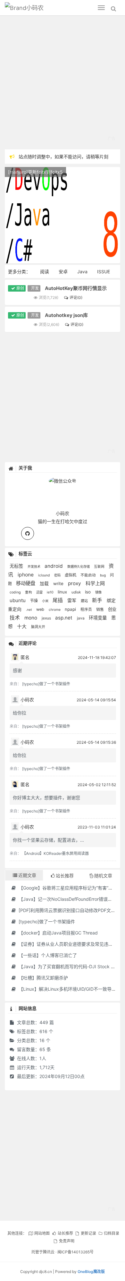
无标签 (17, 566)
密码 (58, 575)
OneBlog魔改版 (91, 1271)
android (54, 566)
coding (16, 592)
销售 (100, 609)
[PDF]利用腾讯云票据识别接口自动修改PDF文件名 (68, 910)
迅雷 (40, 592)
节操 (34, 600)
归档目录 (111, 1233)
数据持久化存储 (79, 566)
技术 (15, 618)
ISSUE (103, 271)
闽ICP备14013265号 (75, 1252)
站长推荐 (65, 1233)
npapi (71, 609)
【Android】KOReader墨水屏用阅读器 (55, 853)
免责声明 (66, 1241)
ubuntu (18, 600)
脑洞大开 (38, 627)
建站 (85, 601)
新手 (98, 600)
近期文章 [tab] (27, 875)
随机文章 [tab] (103, 875)
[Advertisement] (62, 83)
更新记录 (88, 1233)
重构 (29, 592)
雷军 (72, 600)
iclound (44, 575)
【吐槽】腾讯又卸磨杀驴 (42, 977)
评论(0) (76, 297)
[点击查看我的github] (27, 533)
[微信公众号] (62, 480)
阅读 (44, 271)
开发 (35, 288)
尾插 (58, 600)
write (59, 583)
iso (88, 591)
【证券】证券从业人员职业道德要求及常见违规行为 (69, 944)
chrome (55, 610)
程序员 (86, 609)
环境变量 (98, 617)
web (41, 609)
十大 (22, 626)
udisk (76, 592)
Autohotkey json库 (66, 315)
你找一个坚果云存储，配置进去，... (48, 840)
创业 (112, 609)
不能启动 (88, 575)
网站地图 (42, 1233)
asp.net (64, 618)
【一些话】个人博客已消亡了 (47, 955)
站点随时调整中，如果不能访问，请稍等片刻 (63, 156)
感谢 (17, 670)
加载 (45, 583)
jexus (47, 618)
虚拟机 (71, 575)
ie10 (50, 592)
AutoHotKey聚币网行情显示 (76, 288)
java (81, 618)
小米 (45, 601)
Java (82, 271)
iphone (26, 575)
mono (31, 618)
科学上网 (95, 583)
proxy (75, 583)
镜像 (98, 592)
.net (29, 609)
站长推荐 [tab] (65, 875)
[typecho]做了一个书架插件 (46, 683)
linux (63, 591)
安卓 (63, 271)
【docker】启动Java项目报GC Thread (57, 932)
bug (103, 575)
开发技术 (34, 566)
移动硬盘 (26, 583)
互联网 (99, 567)
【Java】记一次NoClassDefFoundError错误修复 (67, 899)
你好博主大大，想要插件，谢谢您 (46, 797)
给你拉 (19, 712)
